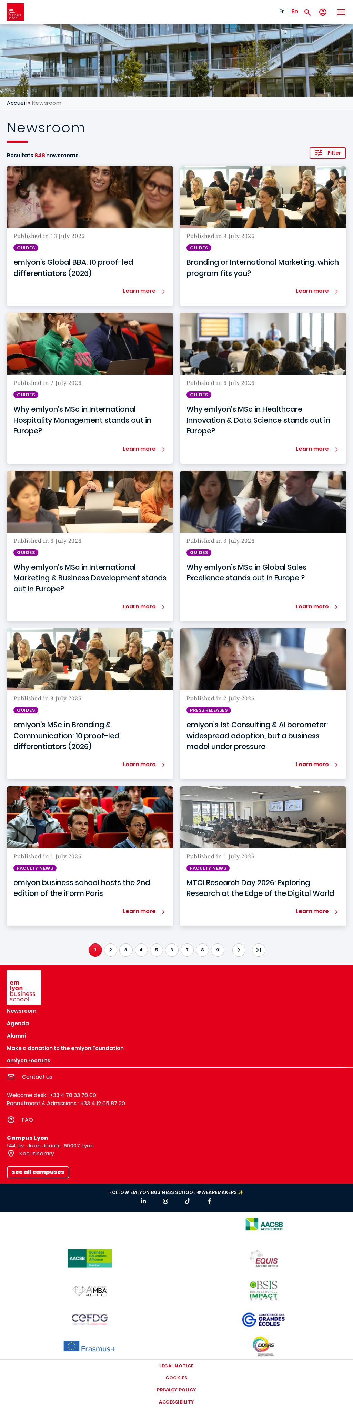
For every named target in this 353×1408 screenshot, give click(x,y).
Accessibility (176, 1402)
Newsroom (22, 1011)
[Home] (15, 12)
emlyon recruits (28, 1060)
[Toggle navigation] (341, 12)
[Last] (258, 950)
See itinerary (36, 1153)
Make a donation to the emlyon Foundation (65, 1048)
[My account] (323, 12)
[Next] (238, 950)
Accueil (17, 103)
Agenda (18, 1023)
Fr (281, 11)
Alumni (16, 1035)
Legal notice (176, 1365)
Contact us (37, 1077)
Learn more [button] (139, 291)
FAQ (27, 1120)
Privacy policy (176, 1390)
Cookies (176, 1378)
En (294, 11)
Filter (334, 153)
